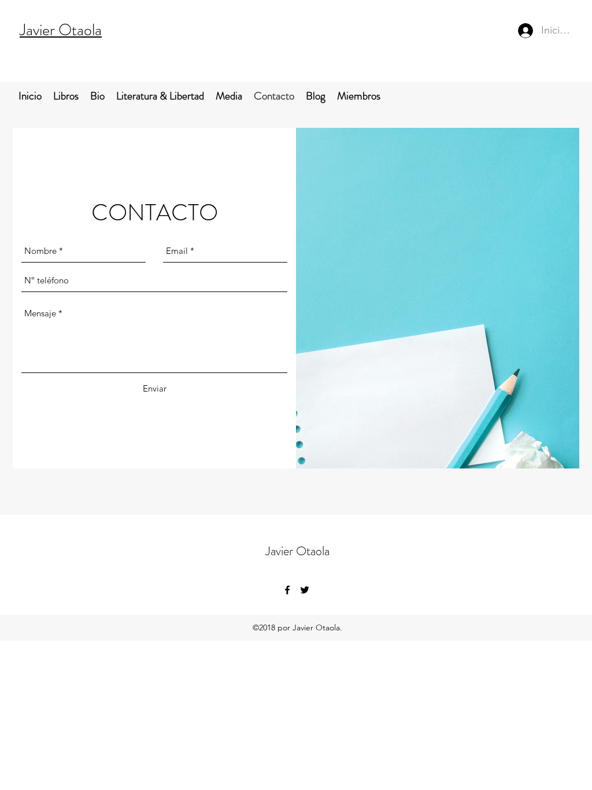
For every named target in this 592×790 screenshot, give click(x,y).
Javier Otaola (61, 30)
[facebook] (287, 590)
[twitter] (304, 590)
